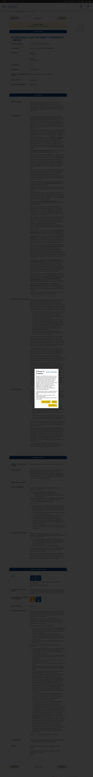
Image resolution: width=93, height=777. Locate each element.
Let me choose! (46, 401)
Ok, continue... (52, 405)
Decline (54, 401)
